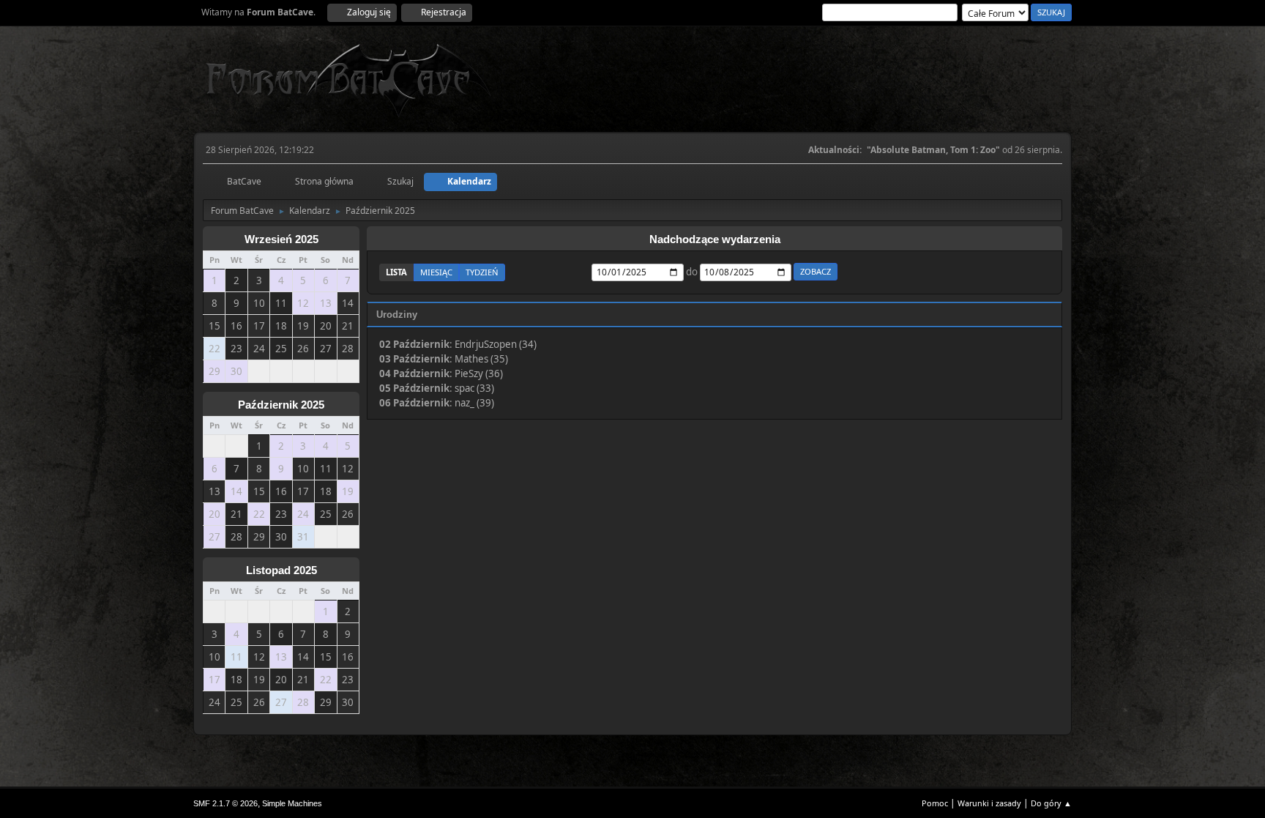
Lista (396, 272)
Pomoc (935, 802)
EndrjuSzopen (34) (496, 344)
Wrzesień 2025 (281, 239)
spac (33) (474, 388)
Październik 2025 (281, 405)
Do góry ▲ (1051, 802)
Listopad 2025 (281, 570)
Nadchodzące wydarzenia (714, 239)
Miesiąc (436, 272)
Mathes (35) (481, 358)
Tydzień (482, 272)
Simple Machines (292, 803)
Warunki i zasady (989, 802)
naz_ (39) (474, 402)
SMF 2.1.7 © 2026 (225, 803)
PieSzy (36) (479, 373)
